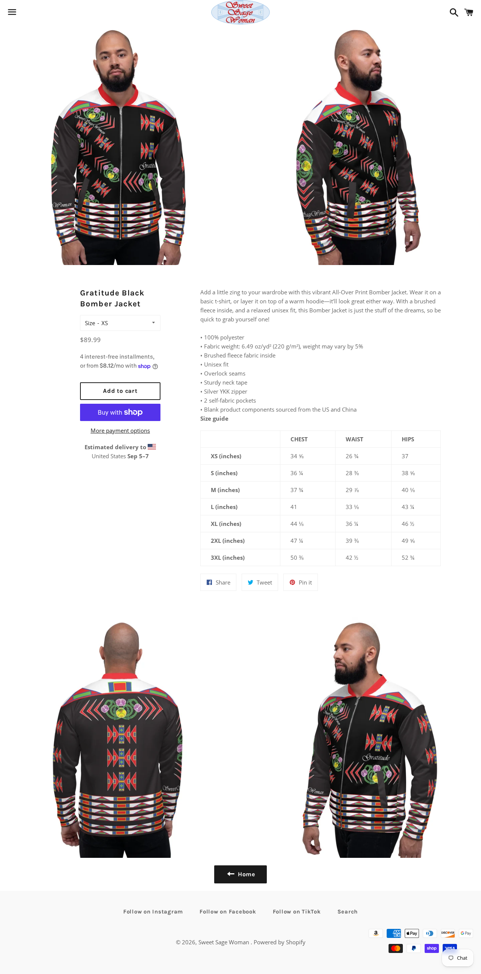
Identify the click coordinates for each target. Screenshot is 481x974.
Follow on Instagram (153, 911)
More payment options (120, 430)
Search (347, 911)
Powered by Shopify (280, 942)
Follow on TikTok (297, 911)
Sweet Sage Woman (224, 942)
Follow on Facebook (228, 911)
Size (90, 323)
